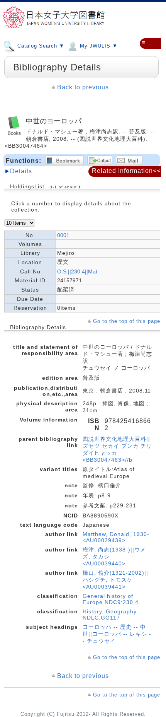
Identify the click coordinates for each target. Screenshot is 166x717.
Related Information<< (126, 170)
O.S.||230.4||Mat (77, 271)
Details (21, 171)
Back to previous (83, 87)
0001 (63, 235)
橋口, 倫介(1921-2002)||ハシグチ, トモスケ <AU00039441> (115, 580)
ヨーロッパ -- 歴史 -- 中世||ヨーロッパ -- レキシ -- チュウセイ (117, 634)
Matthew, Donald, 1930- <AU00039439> (116, 537)
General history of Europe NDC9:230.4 (111, 599)
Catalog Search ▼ (39, 46)
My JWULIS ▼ (98, 46)
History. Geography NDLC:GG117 (110, 614)
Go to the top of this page (126, 321)
